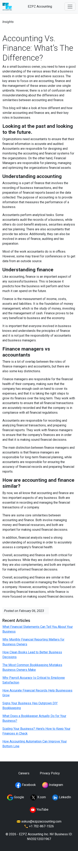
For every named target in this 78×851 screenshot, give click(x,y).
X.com (41, 797)
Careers (23, 773)
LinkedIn (64, 797)
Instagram (55, 785)
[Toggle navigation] (70, 7)
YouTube (42, 809)
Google (18, 797)
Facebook (28, 785)
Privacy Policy (50, 773)
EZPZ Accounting (40, 6)
